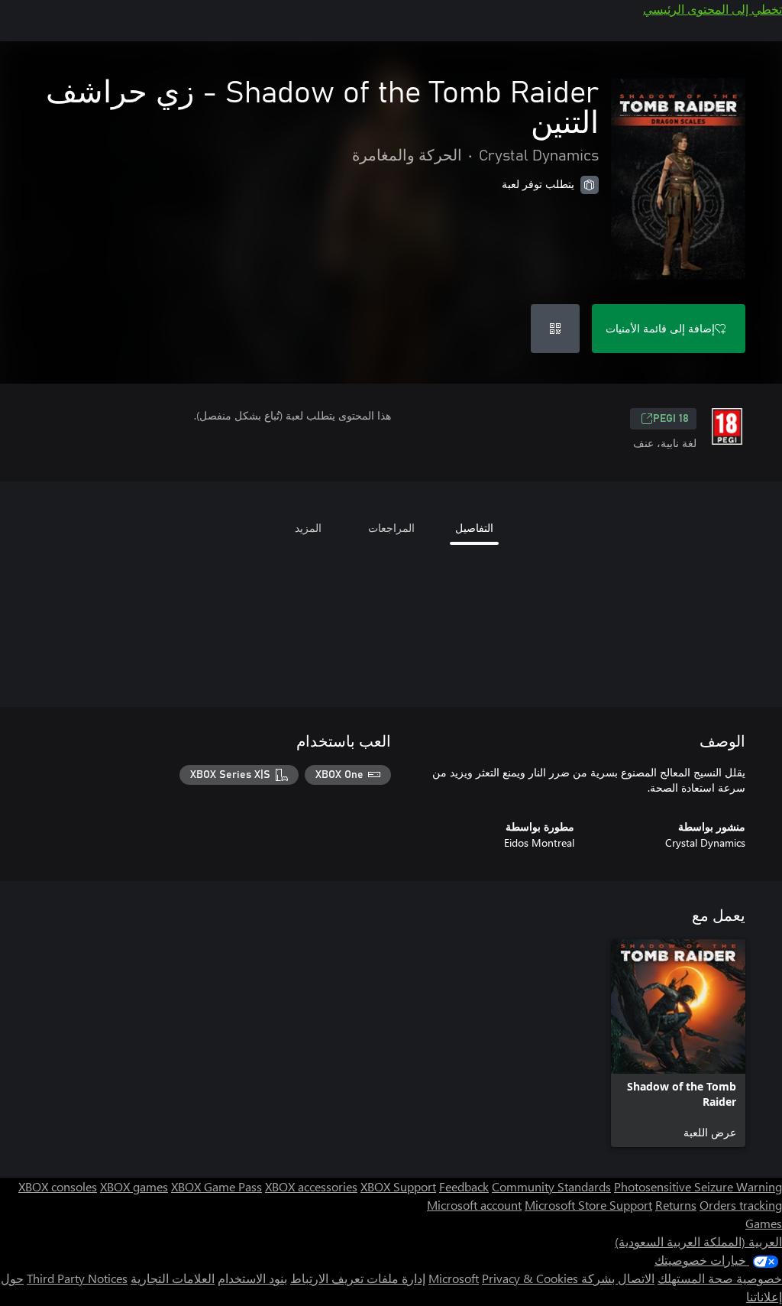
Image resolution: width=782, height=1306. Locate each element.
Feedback (464, 1186)
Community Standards (551, 1186)
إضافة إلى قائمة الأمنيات (660, 328)
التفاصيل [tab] (474, 527)
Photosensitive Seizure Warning (698, 1186)
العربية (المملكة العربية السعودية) (698, 1241)
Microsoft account (474, 1205)
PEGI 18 (671, 418)
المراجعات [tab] (391, 527)
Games (763, 1223)
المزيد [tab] (308, 527)
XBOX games (134, 1186)
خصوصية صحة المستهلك (720, 1278)
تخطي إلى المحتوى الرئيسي (712, 9)
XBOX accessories (311, 1186)
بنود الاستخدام (252, 1278)
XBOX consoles (57, 1186)
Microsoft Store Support (588, 1205)
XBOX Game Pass (216, 1186)
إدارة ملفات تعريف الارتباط (357, 1278)
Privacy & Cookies (530, 1278)
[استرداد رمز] (555, 328)
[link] (678, 1043)
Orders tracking (741, 1205)
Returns (675, 1205)
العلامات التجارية (173, 1278)
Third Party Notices (77, 1278)
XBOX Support (398, 1186)
